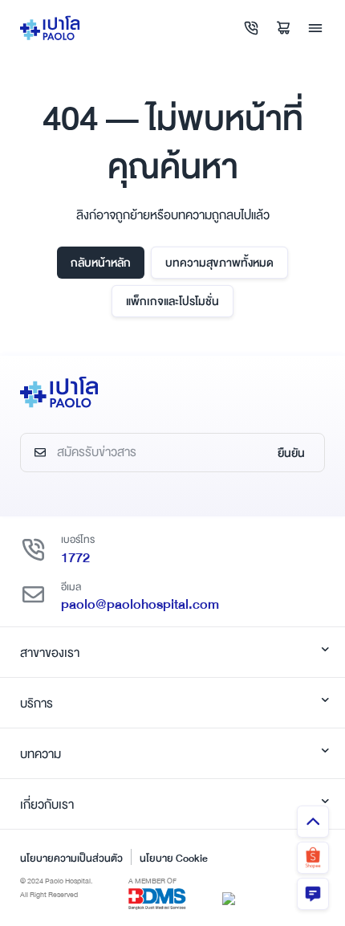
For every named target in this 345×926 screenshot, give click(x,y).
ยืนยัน (291, 453)
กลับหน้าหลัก (101, 262)
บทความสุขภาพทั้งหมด (219, 262)
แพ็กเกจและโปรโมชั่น (172, 301)
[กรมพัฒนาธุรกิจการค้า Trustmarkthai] (228, 897)
